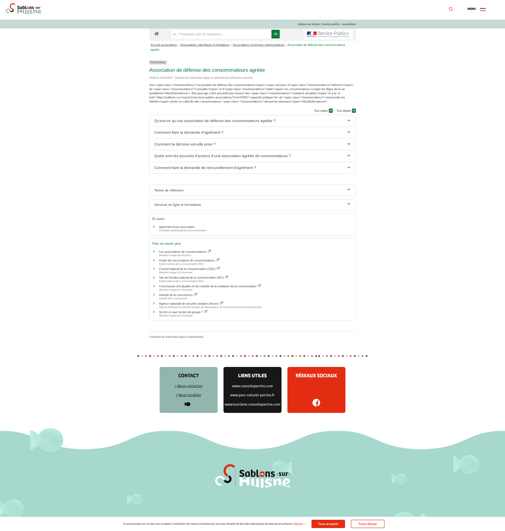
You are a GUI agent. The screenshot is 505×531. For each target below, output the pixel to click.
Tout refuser (367, 524)
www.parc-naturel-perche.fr (252, 395)
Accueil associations (164, 45)
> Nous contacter (189, 386)
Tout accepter (328, 524)
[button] (252, 121)
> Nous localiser (188, 395)
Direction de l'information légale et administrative (178, 337)
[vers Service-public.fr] (328, 34)
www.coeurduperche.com (252, 386)
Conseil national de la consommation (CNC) (187, 269)
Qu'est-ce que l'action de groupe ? (181, 312)
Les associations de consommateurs (183, 251)
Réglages (298, 523)
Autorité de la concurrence (176, 295)
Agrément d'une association (177, 227)
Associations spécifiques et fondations (205, 45)
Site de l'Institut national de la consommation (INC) (191, 277)
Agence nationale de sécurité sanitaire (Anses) (189, 303)
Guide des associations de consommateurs (187, 260)
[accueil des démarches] (156, 33)
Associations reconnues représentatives (259, 45)
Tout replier (321, 110)
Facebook (316, 403)
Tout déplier (344, 110)
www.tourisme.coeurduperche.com (252, 404)
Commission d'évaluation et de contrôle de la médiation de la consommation (208, 286)
